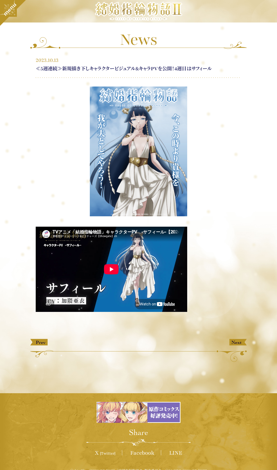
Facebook (142, 453)
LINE (175, 453)
